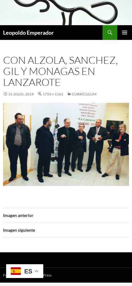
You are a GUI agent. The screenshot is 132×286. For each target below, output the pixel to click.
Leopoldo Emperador (28, 32)
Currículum (84, 94)
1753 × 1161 (53, 94)
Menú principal (124, 32)
